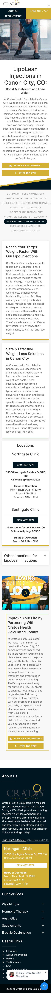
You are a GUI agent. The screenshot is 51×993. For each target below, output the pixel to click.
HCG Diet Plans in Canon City (25, 212)
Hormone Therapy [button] (15, 911)
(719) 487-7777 (27, 173)
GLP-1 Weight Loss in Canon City (25, 194)
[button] (49, 6)
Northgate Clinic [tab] (13, 840)
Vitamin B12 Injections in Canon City (25, 217)
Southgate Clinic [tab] (37, 840)
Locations (11, 951)
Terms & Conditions (17, 969)
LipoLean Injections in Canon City (26, 221)
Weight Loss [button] (11, 904)
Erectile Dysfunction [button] (16, 932)
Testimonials (13, 962)
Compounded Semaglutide (25, 226)
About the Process (16, 954)
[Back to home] (11, 6)
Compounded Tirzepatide (25, 230)
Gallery (10, 958)
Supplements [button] (11, 925)
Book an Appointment (27, 165)
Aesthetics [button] (9, 918)
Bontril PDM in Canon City (25, 207)
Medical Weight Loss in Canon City (25, 198)
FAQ (8, 965)
